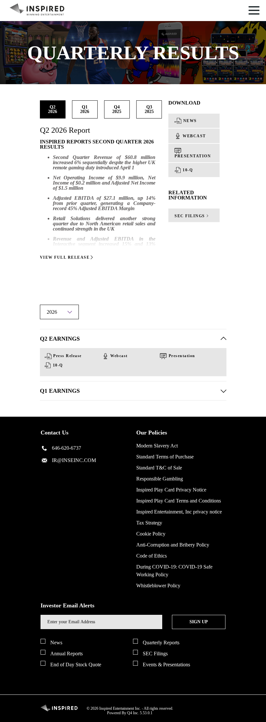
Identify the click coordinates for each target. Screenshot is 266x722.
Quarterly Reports (161, 642)
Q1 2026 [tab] (84, 109)
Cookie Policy (150, 533)
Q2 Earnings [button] (60, 338)
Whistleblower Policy (158, 585)
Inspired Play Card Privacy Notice (171, 489)
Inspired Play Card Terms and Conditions (178, 500)
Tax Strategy (149, 522)
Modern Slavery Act (157, 445)
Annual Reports (66, 653)
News (56, 642)
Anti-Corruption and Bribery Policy (172, 544)
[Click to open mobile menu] (254, 11)
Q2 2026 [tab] (52, 109)
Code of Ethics (151, 555)
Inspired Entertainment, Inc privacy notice (179, 511)
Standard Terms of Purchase (165, 456)
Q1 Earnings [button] (60, 391)
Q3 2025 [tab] (149, 109)
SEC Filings (155, 653)
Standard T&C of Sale (159, 467)
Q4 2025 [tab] (116, 109)
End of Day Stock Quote (75, 664)
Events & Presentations (166, 664)
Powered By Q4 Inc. (123, 713)
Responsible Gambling (159, 478)
